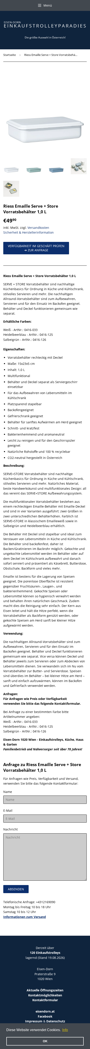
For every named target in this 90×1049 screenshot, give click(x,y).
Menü (47, 5)
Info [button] (65, 1030)
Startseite (9, 55)
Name (7, 792)
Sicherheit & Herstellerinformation (28, 232)
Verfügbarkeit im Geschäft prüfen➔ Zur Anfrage (36, 248)
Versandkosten (38, 228)
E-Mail (7, 810)
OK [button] (45, 1041)
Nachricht (10, 829)
